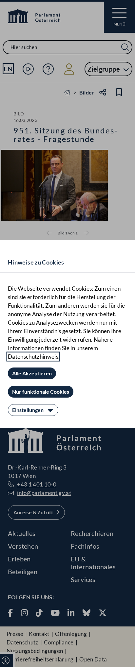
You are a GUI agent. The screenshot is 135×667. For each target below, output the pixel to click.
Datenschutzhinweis (33, 356)
